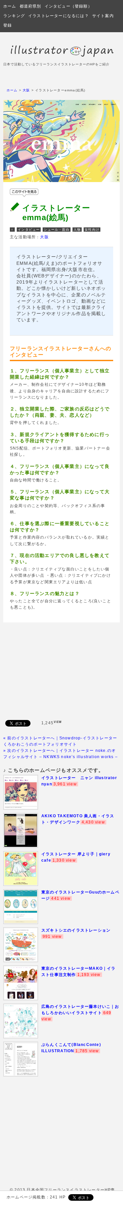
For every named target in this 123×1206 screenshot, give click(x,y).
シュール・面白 (56, 229)
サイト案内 (103, 15)
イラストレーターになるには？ (58, 15)
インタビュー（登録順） (68, 6)
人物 (77, 229)
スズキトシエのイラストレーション (76, 930)
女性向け (92, 229)
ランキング (14, 15)
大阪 (26, 90)
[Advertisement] (61, 670)
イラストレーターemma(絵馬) (56, 212)
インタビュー (29, 229)
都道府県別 (30, 6)
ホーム (9, 6)
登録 (7, 25)
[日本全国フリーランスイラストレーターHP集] (61, 56)
